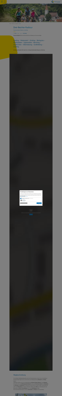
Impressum (26, 196)
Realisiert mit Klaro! (40, 204)
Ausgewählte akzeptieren (24, 203)
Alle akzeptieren (39, 203)
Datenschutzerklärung (22, 196)
